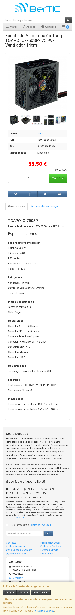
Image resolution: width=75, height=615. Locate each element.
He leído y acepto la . (30, 525)
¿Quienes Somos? (16, 553)
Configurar (10, 592)
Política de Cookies (44, 610)
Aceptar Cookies (41, 592)
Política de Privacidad (15, 518)
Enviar (48, 533)
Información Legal (50, 542)
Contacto (50, 26)
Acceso (31, 26)
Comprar (58, 178)
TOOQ (41, 133)
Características (16, 206)
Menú (13, 26)
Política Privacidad (16, 546)
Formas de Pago (49, 550)
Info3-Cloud (46, 553)
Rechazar (23, 592)
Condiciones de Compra (19, 550)
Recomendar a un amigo (44, 206)
